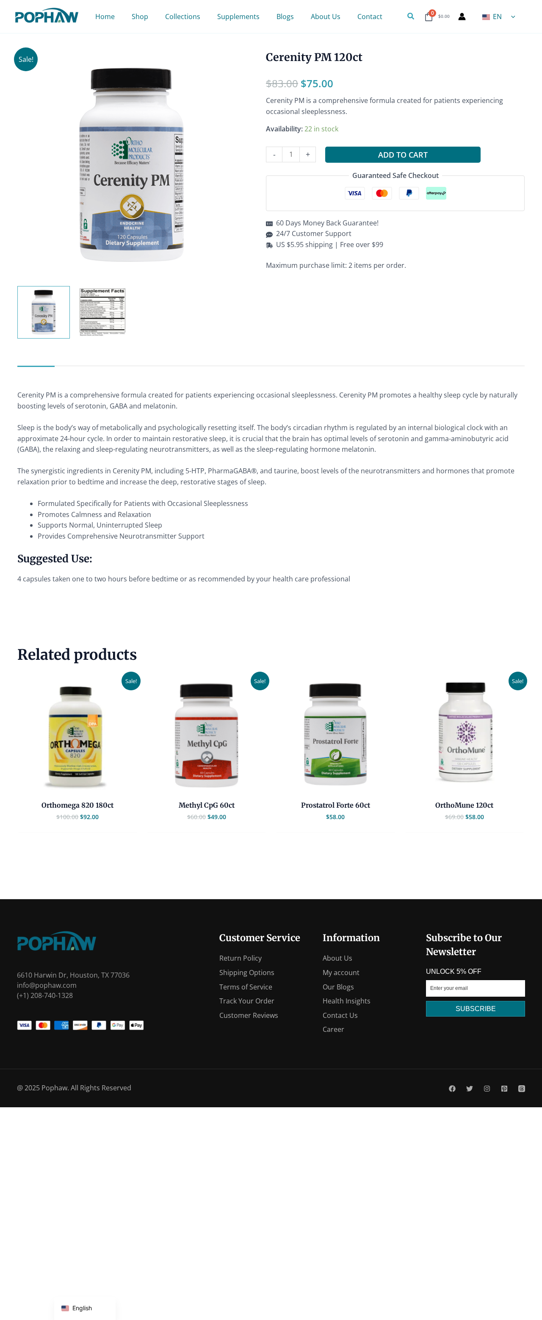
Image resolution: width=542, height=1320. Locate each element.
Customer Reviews (248, 1015)
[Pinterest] (504, 1088)
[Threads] (521, 1088)
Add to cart (403, 155)
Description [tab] (36, 374)
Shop (140, 16)
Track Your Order (246, 1001)
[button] (411, 16)
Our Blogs (338, 987)
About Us (325, 16)
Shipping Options (246, 972)
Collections (182, 16)
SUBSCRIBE (476, 1008)
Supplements (238, 16)
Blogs (285, 16)
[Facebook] (452, 1088)
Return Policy (240, 958)
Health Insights (347, 1001)
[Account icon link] (462, 16)
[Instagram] (487, 1088)
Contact (369, 16)
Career (333, 1029)
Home (105, 16)
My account (341, 972)
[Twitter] (469, 1088)
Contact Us (340, 1015)
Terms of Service (245, 987)
